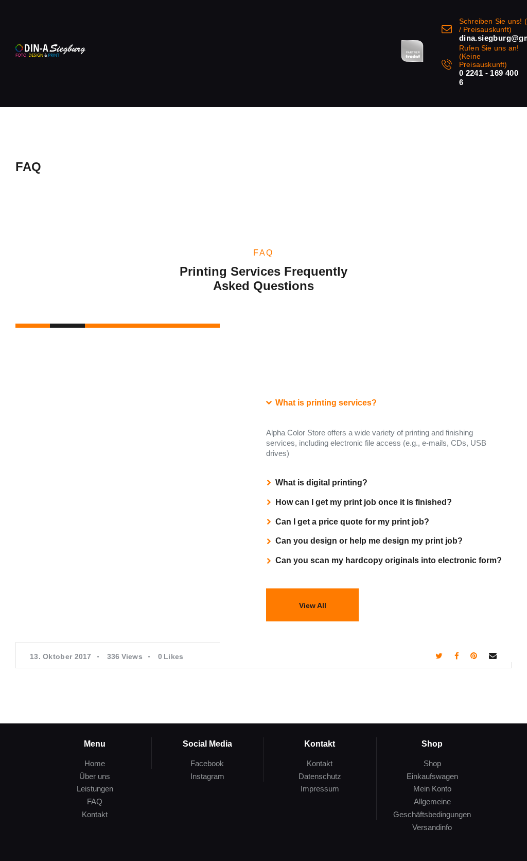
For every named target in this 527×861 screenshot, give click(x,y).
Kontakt (95, 814)
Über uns (94, 776)
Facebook (207, 763)
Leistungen (95, 788)
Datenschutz (319, 776)
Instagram (207, 776)
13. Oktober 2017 (61, 656)
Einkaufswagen (432, 776)
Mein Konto (432, 788)
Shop (432, 763)
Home (94, 763)
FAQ (94, 801)
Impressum (320, 788)
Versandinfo (432, 827)
